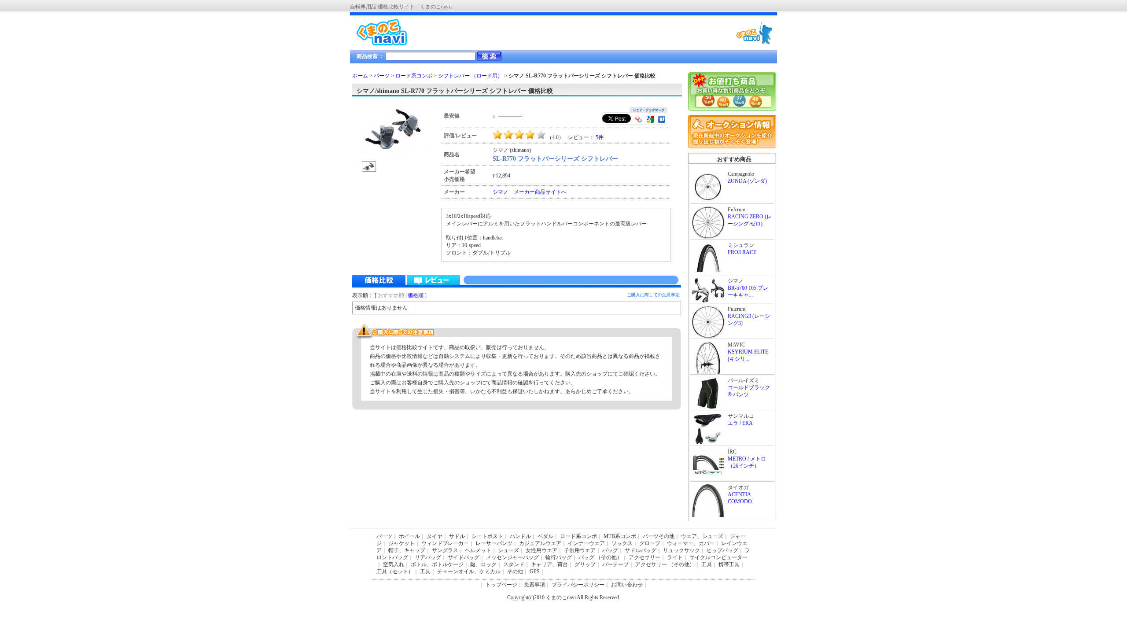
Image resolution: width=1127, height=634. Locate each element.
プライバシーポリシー (578, 585)
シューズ (508, 550)
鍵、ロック (483, 564)
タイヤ (434, 536)
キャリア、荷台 (549, 564)
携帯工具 (729, 564)
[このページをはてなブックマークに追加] (661, 120)
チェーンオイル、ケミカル (469, 571)
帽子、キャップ (406, 550)
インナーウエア (586, 543)
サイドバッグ (463, 557)
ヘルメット (478, 550)
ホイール (409, 536)
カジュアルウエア (540, 543)
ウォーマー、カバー (691, 543)
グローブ (649, 543)
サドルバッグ (640, 550)
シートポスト (487, 536)
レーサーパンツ (493, 543)
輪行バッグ (558, 557)
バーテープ (615, 564)
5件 (600, 137)
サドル (457, 536)
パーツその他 (658, 536)
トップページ (501, 585)
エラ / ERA (740, 423)
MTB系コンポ (620, 536)
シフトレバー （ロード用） (470, 76)
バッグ (610, 550)
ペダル (545, 536)
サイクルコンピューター (718, 557)
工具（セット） (394, 571)
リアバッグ (428, 557)
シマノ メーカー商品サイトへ (530, 192)
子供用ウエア (580, 550)
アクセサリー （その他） (665, 564)
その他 (515, 571)
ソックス (622, 543)
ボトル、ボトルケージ (437, 564)
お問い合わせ (627, 585)
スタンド (513, 564)
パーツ (382, 76)
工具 (706, 564)
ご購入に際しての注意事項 (653, 294)
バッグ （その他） (600, 557)
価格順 (416, 295)
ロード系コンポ (413, 76)
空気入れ (393, 564)
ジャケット (401, 543)
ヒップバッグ (722, 550)
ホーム (360, 76)
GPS (535, 571)
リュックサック (681, 550)
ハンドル (520, 536)
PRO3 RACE (742, 252)
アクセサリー (644, 557)
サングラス (445, 550)
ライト (675, 557)
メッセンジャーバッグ (512, 557)
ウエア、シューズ (702, 536)
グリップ (585, 564)
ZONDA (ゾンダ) (747, 181)
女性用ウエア (541, 550)
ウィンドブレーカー (445, 543)
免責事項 (534, 585)
